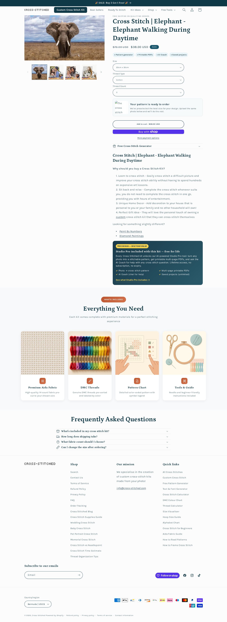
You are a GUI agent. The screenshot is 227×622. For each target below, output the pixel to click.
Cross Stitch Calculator (176, 494)
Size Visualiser (171, 511)
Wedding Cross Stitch (82, 522)
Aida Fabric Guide (172, 534)
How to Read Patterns (175, 539)
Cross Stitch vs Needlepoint (86, 545)
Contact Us (76, 477)
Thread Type (119, 73)
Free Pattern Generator (175, 483)
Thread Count (119, 86)
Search (74, 472)
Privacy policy (88, 615)
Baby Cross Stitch (80, 528)
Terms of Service (79, 483)
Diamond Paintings (132, 235)
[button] (137, 10)
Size (115, 61)
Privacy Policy (78, 494)
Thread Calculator (173, 505)
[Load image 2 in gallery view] (55, 72)
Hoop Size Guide (172, 517)
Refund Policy (78, 489)
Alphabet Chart (171, 522)
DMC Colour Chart (172, 500)
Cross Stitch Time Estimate (85, 550)
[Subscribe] (78, 575)
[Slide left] (27, 72)
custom (121, 217)
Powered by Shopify (54, 615)
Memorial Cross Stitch (82, 539)
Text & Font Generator (175, 489)
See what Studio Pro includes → (133, 280)
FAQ (72, 500)
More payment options (148, 138)
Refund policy (72, 615)
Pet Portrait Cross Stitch (84, 534)
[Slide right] (101, 72)
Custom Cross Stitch (174, 477)
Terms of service (104, 615)
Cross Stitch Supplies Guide (86, 517)
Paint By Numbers (131, 231)
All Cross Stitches (173, 472)
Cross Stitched (38, 615)
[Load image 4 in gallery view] (89, 72)
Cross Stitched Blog (81, 511)
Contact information (124, 615)
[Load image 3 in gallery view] (72, 72)
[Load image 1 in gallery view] (39, 72)
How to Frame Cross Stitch (178, 545)
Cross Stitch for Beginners (177, 528)
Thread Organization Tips (84, 556)
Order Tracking (78, 505)
